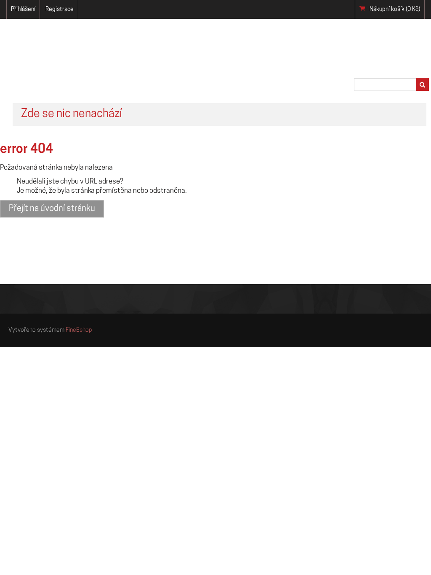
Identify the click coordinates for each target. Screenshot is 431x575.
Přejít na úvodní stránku (52, 209)
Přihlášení (23, 9)
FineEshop (79, 330)
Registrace (59, 9)
